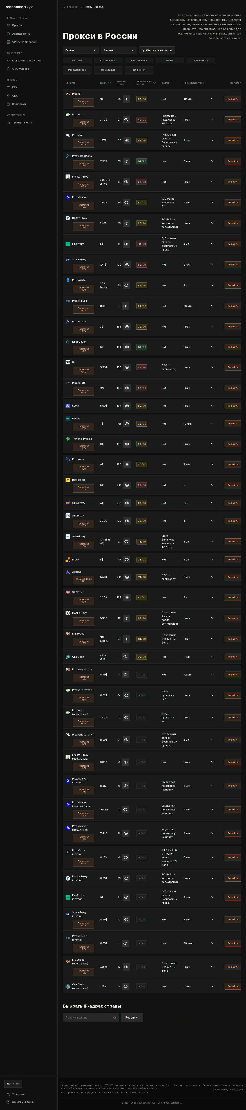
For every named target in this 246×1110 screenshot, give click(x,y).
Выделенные (108, 60)
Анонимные (201, 60)
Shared (170, 60)
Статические (139, 60)
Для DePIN (139, 70)
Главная (72, 6)
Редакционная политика (216, 1085)
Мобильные (108, 70)
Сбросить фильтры (159, 50)
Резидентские (77, 70)
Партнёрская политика (187, 1085)
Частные (77, 60)
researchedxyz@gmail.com (228, 1089)
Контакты (238, 1085)
